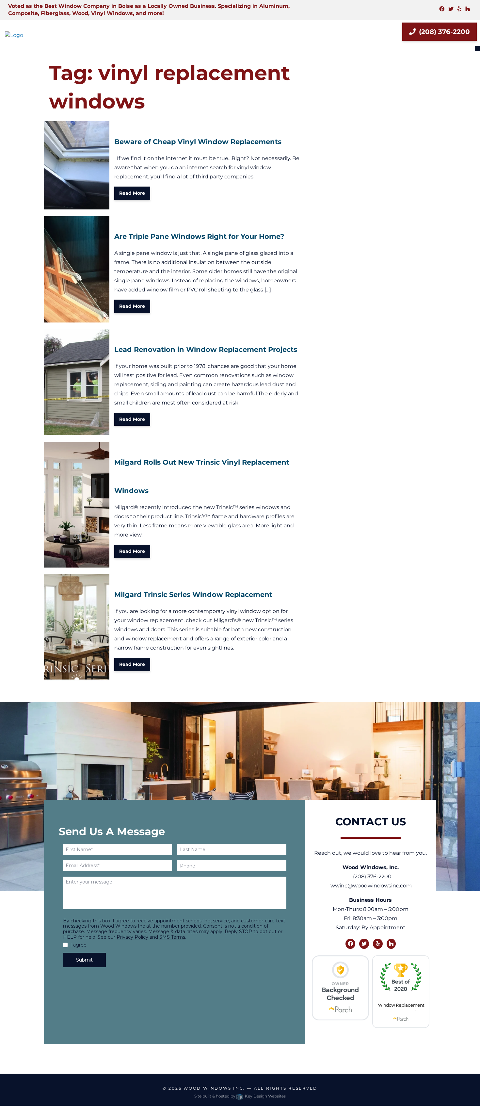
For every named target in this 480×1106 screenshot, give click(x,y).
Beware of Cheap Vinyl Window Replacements (197, 142)
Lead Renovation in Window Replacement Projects (205, 349)
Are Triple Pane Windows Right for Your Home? (199, 236)
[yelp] (459, 9)
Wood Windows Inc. (214, 1088)
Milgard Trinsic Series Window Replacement (193, 594)
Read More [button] (132, 193)
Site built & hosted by (240, 1096)
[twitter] (451, 9)
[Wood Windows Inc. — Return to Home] (40, 35)
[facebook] (441, 9)
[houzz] (467, 9)
